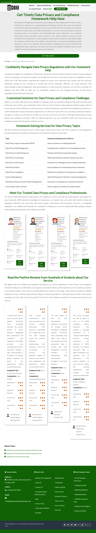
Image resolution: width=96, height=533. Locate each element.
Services (31, 5)
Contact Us (39, 487)
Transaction (59, 482)
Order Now (60, 9)
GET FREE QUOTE (48, 56)
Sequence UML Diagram (82, 506)
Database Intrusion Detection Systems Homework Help (24, 450)
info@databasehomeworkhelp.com (18, 501)
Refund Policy (59, 478)
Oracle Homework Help (44, 5)
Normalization (85, 5)
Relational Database (81, 490)
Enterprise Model (80, 511)
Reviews (47, 9)
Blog (36, 499)
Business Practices (61, 496)
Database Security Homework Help (17, 456)
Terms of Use (59, 501)
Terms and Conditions (42, 508)
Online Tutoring (60, 487)
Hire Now (19, 263)
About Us (38, 482)
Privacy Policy (40, 503)
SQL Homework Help (35, 9)
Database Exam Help (73, 5)
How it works (59, 492)
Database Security (80, 485)
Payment (38, 513)
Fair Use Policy (60, 505)
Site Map (58, 510)
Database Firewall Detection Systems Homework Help (23, 453)
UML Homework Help (59, 5)
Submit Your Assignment (43, 478)
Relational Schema (80, 494)
